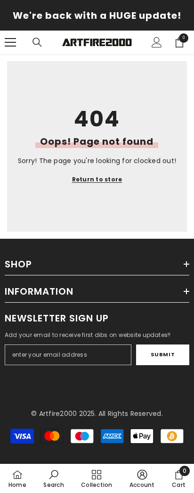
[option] (97, 15)
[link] (53, 478)
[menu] (10, 42)
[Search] (37, 42)
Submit (163, 354)
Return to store (97, 179)
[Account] (157, 42)
